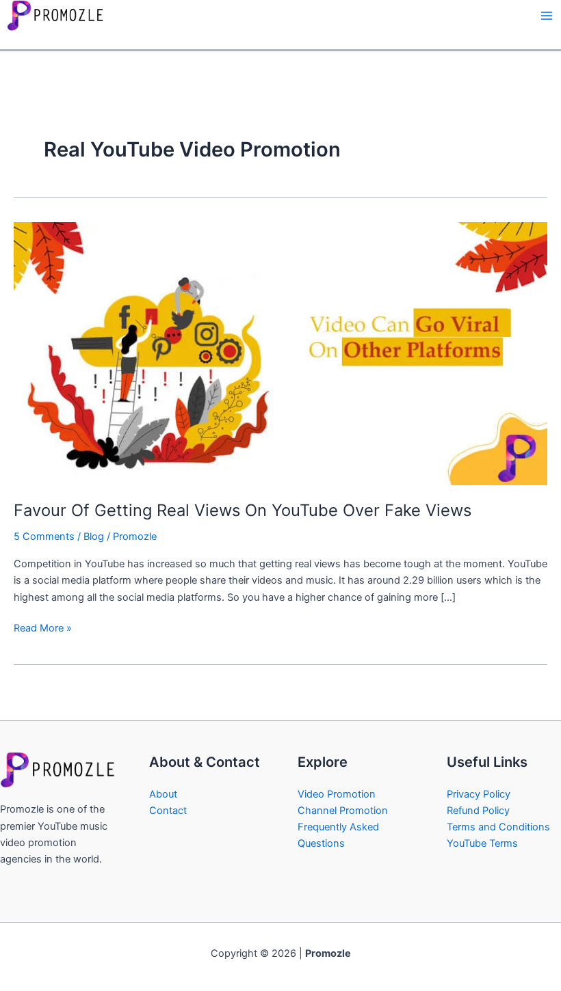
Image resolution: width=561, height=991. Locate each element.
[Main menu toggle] (546, 15)
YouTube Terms (482, 843)
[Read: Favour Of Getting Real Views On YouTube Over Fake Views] (280, 353)
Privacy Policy (478, 794)
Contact (168, 810)
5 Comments (44, 536)
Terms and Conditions (498, 827)
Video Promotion (337, 794)
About (163, 794)
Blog (93, 536)
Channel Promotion (343, 810)
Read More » (43, 627)
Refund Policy (478, 810)
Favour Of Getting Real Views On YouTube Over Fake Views (242, 510)
